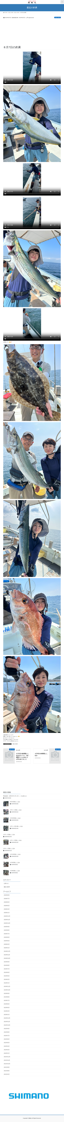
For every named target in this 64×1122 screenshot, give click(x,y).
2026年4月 (7, 909)
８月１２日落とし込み (16, 840)
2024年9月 (7, 961)
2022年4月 (7, 1046)
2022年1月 (7, 1053)
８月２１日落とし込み (16, 810)
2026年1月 (7, 912)
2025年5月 (7, 940)
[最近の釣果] (9, 752)
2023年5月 (7, 1007)
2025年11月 (7, 919)
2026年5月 (7, 905)
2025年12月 (7, 916)
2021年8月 (7, 1070)
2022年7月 (7, 1035)
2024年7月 (7, 969)
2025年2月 (7, 944)
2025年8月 (7, 930)
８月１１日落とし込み (9, 848)
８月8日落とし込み (15, 870)
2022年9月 (7, 1028)
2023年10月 (7, 990)
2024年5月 (7, 976)
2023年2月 (7, 1011)
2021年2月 (7, 1074)
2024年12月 (7, 951)
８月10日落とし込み (15, 854)
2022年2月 (7, 1049)
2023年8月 (7, 997)
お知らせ (6, 883)
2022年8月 (7, 1032)
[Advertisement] (32, 33)
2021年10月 (7, 1063)
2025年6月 (7, 937)
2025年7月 (7, 933)
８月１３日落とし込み (9, 834)
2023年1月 (7, 1014)
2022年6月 (7, 1039)
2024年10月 (7, 958)
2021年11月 (7, 1060)
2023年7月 (7, 1000)
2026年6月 (7, 902)
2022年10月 (7, 1025)
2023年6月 (7, 1004)
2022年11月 (7, 1021)
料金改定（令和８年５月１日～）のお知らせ (15, 796)
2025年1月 (7, 947)
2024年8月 (7, 965)
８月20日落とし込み (15, 818)
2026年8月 (7, 895)
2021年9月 (7, 1067)
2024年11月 (7, 954)
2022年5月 (7, 1042)
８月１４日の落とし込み (16, 826)
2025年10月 (7, 923)
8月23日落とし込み (15, 801)
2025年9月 (7, 926)
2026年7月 (7, 898)
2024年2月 (7, 979)
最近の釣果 (57, 17)
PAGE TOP (60, 1086)
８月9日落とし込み (15, 862)
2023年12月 (7, 986)
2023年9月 (7, 993)
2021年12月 (7, 1056)
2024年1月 (7, 983)
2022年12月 (7, 1018)
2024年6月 (7, 972)
